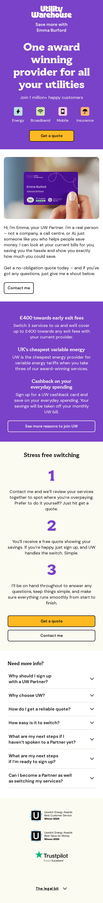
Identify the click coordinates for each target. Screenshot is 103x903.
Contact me (19, 287)
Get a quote (52, 135)
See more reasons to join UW (51, 426)
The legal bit (47, 888)
